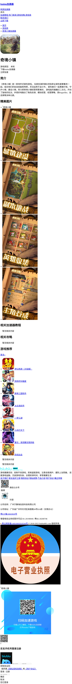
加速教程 (4, 15)
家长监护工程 (14, 478)
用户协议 (50, 478)
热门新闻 (13, 15)
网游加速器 (5, 9)
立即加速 (4, 72)
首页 (4, 25)
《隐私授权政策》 (15, 669)
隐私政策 (33, 478)
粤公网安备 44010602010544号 (14, 523)
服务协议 (25, 478)
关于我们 (4, 478)
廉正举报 (58, 478)
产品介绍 (41, 478)
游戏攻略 (21, 15)
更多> (2, 355)
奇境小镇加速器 (9, 31)
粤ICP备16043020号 (8, 514)
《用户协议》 (31, 669)
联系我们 (4, 18)
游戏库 (28, 15)
